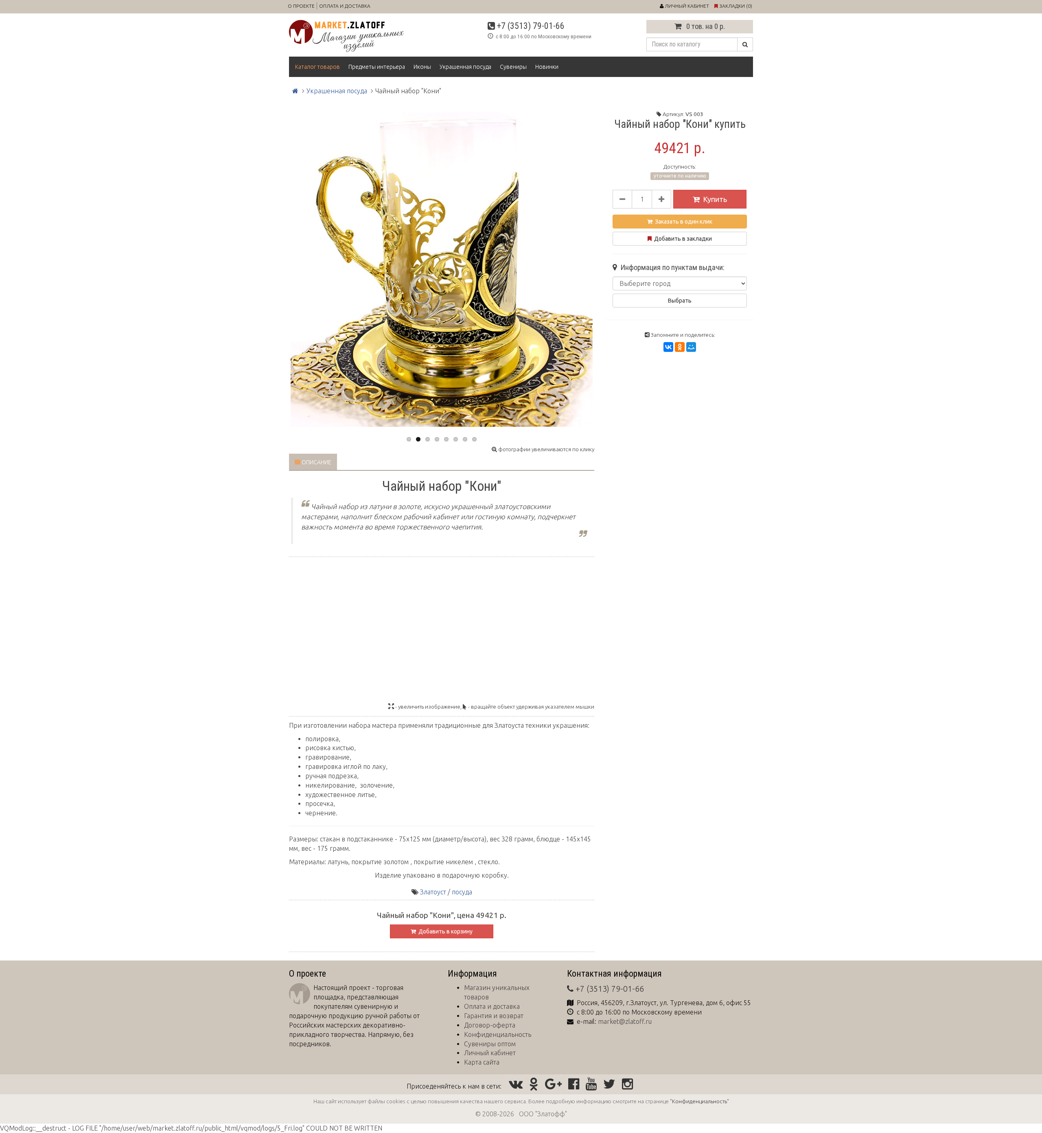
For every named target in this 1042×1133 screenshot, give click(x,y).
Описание (315, 462)
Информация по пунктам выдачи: (671, 267)
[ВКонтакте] (668, 347)
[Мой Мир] (691, 347)
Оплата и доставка (344, 6)
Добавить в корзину (444, 931)
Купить (715, 199)
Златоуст (433, 892)
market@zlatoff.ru (625, 1021)
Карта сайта (481, 1062)
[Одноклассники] (680, 347)
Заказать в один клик (682, 221)
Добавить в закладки (682, 238)
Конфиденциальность (497, 1034)
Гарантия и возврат (493, 1015)
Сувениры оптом (490, 1043)
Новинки (546, 67)
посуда (462, 892)
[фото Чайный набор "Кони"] (441, 266)
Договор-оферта (489, 1025)
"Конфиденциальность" (699, 1101)
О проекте (301, 6)
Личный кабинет (490, 1052)
